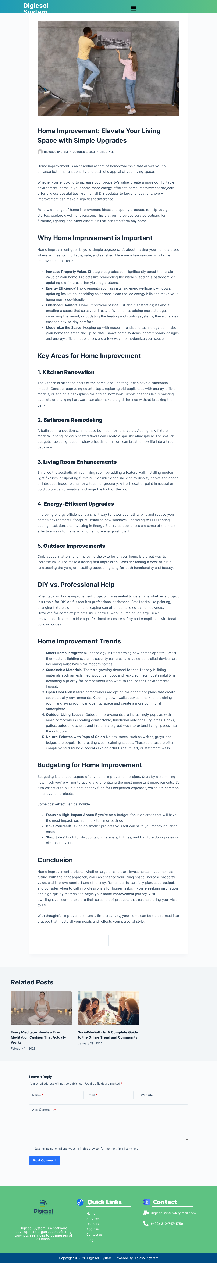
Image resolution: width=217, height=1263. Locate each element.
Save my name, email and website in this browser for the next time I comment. (86, 1148)
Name (37, 1095)
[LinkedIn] (161, 940)
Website (147, 1095)
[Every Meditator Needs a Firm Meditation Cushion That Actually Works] (41, 1008)
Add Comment (44, 1110)
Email (92, 1095)
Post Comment (44, 1160)
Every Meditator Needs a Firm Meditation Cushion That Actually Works (38, 1037)
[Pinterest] (126, 940)
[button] (133, 8)
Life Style (107, 151)
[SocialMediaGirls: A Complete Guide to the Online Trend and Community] (108, 1008)
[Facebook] (55, 940)
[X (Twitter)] (90, 940)
